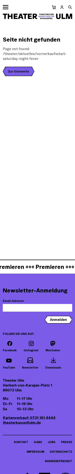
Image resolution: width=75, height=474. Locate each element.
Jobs (51, 442)
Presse (66, 442)
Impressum (35, 451)
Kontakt (21, 442)
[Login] (62, 7)
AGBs (38, 442)
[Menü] (5, 7)
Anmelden (58, 320)
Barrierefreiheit (58, 461)
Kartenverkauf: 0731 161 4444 (29, 418)
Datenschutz (61, 451)
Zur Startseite (18, 71)
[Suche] (70, 7)
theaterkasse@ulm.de (22, 423)
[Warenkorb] (54, 7)
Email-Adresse (13, 300)
